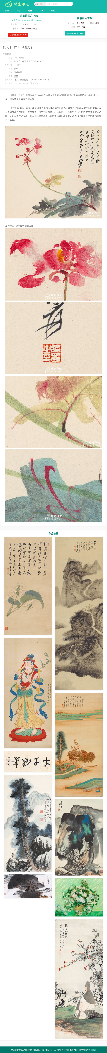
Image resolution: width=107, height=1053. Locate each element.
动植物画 (18, 72)
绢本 (16, 76)
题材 (30, 10)
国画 (16, 68)
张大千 (17, 61)
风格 (53, 10)
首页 (7, 10)
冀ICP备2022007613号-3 (80, 1049)
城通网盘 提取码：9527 (18, 35)
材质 (41, 10)
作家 (18, 10)
